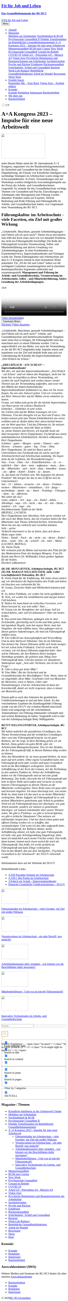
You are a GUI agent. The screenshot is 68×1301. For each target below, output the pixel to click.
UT (7, 105)
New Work (57, 48)
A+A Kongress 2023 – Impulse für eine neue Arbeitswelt (36, 44)
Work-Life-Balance (19, 70)
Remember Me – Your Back (23, 83)
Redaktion (23, 92)
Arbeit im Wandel (43, 73)
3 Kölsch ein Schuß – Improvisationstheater (32, 881)
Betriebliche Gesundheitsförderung (26, 72)
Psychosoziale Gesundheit (22, 51)
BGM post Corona (39, 48)
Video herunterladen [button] (12, 317)
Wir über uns (15, 95)
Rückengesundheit (53, 64)
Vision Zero (19, 58)
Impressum (36, 92)
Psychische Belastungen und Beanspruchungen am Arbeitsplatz (33, 60)
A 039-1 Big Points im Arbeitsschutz (28, 878)
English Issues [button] (16, 80)
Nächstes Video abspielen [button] (15, 324)
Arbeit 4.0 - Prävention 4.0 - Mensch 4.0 (30, 1189)
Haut (18, 76)
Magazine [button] (13, 32)
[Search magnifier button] (4, 1034)
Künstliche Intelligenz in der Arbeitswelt (34, 1111)
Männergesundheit (18, 48)
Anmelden (25, 1297)
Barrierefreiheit (51, 92)
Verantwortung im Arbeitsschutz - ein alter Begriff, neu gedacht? (38, 1144)
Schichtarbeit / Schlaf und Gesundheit (29, 67)
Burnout (55, 67)
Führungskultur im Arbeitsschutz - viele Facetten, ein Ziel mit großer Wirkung (37, 1138)
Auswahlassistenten (21, 1276)
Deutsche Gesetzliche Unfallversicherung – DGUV (36, 884)
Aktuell (12, 29)
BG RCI (14, 1297)
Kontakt (12, 92)
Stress (11, 76)
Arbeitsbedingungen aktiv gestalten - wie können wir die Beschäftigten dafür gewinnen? (37, 1152)
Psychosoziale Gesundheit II (24, 39)
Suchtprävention (56, 61)
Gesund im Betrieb (48, 51)
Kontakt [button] (12, 89)
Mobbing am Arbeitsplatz (22, 36)
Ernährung (37, 64)
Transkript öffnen (11, 321)
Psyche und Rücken (19, 64)
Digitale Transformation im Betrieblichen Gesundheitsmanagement (37, 41)
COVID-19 (14, 54)
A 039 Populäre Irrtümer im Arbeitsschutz (31, 874)
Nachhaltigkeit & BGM (50, 36)
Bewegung (60, 73)
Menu (5, 23)
